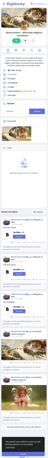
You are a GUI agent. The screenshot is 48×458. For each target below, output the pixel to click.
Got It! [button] (23, 454)
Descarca (19, 236)
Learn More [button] (10, 447)
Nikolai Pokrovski (18, 220)
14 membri (12, 74)
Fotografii (11, 121)
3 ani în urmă (15, 224)
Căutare (37, 111)
